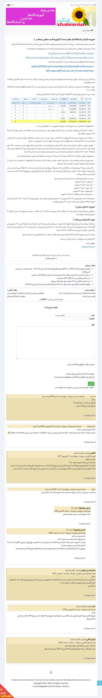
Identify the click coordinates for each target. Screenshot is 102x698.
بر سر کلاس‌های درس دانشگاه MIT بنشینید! (73, 278)
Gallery (52, 680)
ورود (71, 4)
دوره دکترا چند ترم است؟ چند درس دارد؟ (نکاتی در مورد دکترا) (69, 70)
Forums (21, 680)
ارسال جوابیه (89, 415)
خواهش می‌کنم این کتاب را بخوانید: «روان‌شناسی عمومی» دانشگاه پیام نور (25, 294)
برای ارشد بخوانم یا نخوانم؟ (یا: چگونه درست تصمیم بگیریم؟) (70, 53)
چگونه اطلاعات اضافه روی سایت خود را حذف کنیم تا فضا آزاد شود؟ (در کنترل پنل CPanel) (57, 284)
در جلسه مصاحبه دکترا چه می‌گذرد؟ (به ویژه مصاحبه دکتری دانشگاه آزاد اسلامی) (62, 66)
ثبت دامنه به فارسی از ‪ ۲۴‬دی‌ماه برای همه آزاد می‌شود (70, 281)
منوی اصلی (87, 31)
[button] (8, 5)
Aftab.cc (65, 686)
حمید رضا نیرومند (88, 246)
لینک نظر (46, 396)
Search (59, 680)
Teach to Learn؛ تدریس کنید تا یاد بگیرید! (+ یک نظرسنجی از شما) (77, 294)
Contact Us (86, 680)
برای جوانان (50, 258)
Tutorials (38, 680)
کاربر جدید (60, 315)
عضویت (77, 4)
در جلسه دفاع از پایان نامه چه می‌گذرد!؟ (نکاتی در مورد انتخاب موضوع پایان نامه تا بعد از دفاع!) (59, 57)
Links (46, 680)
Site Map (67, 680)
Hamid (35, 255)
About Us (76, 680)
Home (13, 680)
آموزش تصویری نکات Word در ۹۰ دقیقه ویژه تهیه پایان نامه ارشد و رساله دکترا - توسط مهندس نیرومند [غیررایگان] (52, 270)
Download (29, 680)
